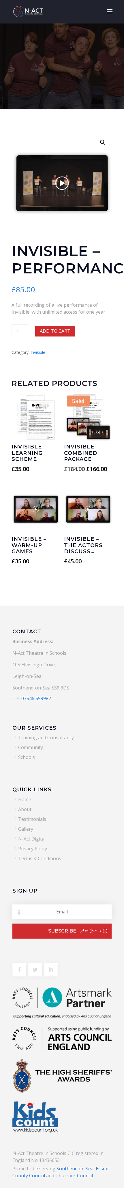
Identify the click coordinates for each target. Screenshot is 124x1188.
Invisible (38, 352)
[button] (102, 142)
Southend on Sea (75, 1168)
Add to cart (55, 331)
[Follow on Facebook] (19, 969)
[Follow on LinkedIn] (51, 969)
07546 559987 (36, 698)
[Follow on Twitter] (35, 969)
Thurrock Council (74, 1175)
